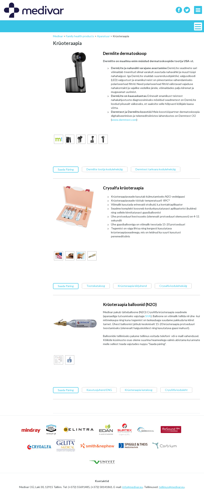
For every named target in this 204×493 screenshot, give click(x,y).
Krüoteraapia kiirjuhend (132, 285)
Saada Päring (66, 169)
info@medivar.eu (132, 487)
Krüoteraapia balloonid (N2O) (130, 304)
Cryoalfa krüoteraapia (123, 187)
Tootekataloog (95, 285)
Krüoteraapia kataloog (138, 390)
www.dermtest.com (124, 119)
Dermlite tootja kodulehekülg (104, 169)
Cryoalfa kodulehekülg (173, 285)
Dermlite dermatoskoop (124, 53)
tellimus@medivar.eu (171, 487)
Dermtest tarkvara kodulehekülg (155, 169)
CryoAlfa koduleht (176, 390)
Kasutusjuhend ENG (99, 390)
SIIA (148, 316)
